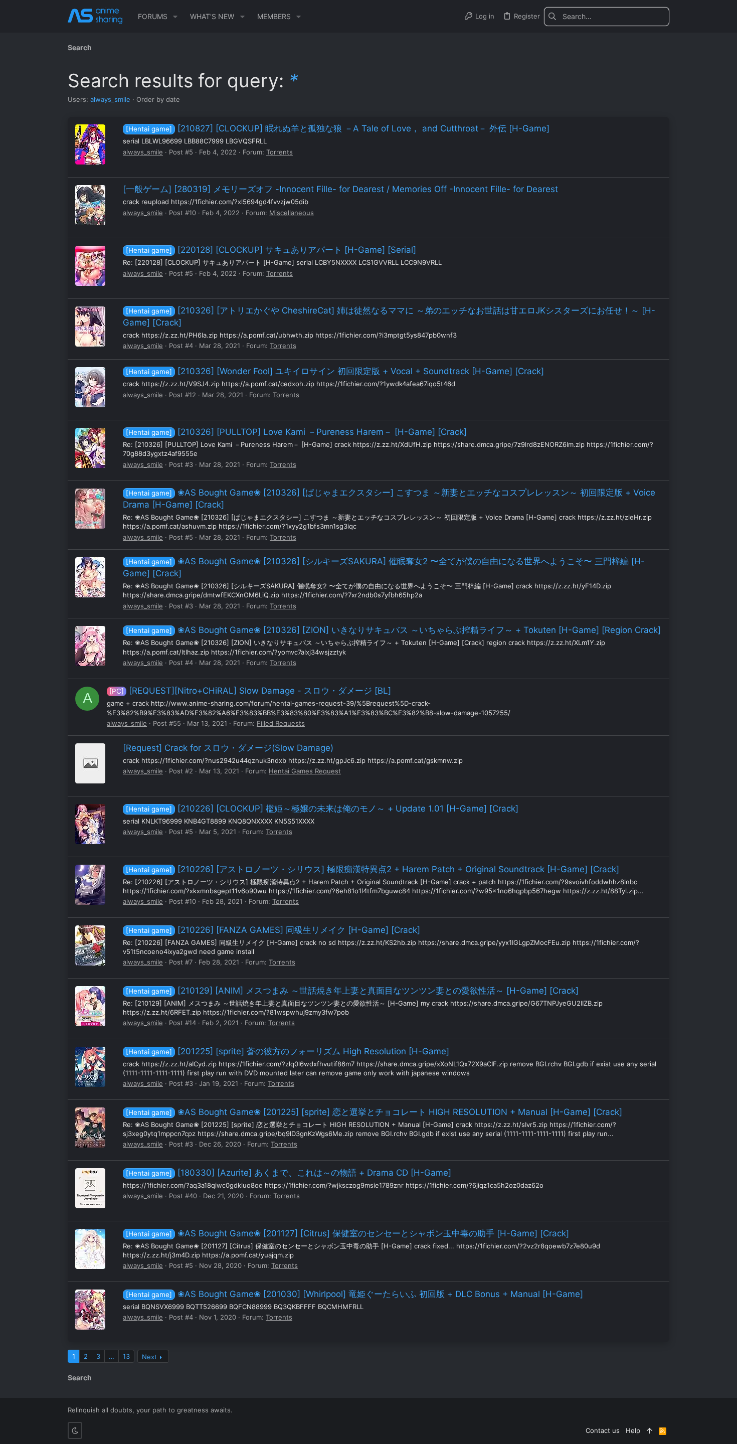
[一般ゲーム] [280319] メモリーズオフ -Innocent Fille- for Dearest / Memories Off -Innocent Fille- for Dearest (340, 189)
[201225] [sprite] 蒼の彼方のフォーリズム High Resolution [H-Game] (287, 1051)
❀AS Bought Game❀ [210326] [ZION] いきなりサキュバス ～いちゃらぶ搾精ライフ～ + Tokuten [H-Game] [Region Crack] (393, 630)
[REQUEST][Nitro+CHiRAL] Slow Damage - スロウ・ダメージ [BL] (250, 691)
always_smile (110, 99)
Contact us (603, 1430)
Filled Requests (281, 723)
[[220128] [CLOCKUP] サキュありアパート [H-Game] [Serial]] (90, 266)
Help (633, 1430)
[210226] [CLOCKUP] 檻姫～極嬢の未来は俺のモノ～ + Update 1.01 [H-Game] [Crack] (322, 809)
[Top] (649, 1430)
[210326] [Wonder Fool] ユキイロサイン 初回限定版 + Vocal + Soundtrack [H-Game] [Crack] (335, 371)
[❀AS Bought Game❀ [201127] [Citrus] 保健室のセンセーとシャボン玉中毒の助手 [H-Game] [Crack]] (90, 1249)
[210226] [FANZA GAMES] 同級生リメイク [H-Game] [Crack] (273, 930)
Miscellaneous (291, 213)
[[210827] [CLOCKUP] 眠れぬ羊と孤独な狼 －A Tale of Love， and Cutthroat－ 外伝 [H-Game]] (90, 144)
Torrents (279, 152)
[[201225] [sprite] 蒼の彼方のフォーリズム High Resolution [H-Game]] (90, 1067)
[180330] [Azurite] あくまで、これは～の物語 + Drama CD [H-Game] (288, 1173)
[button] (175, 16)
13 (126, 1356)
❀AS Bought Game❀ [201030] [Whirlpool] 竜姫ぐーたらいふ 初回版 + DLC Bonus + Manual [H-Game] (354, 1294)
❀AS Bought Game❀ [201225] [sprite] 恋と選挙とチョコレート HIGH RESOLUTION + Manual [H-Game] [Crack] (374, 1112)
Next (149, 1357)
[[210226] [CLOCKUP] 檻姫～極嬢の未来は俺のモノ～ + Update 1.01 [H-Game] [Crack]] (90, 824)
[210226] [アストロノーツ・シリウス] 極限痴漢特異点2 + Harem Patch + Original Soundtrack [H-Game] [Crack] (372, 869)
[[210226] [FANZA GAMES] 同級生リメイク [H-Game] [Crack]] (90, 945)
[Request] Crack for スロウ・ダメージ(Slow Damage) (228, 748)
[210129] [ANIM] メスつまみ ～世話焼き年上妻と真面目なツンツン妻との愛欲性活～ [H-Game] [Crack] (352, 991)
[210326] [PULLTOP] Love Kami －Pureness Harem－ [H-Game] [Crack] (296, 432)
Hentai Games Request (305, 771)
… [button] (111, 1356)
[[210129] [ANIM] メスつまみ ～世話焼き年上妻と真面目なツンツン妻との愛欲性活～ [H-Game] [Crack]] (90, 1006)
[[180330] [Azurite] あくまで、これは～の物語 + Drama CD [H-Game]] (90, 1188)
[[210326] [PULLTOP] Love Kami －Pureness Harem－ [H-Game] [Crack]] (90, 448)
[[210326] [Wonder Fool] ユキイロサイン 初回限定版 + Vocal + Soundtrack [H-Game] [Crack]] (90, 387)
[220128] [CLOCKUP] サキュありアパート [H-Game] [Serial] (271, 250)
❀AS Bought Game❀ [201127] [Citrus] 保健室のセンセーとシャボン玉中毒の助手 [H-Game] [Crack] (347, 1233)
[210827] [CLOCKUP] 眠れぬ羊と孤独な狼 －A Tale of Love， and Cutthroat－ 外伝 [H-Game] (337, 128)
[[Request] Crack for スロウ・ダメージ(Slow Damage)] (90, 763)
